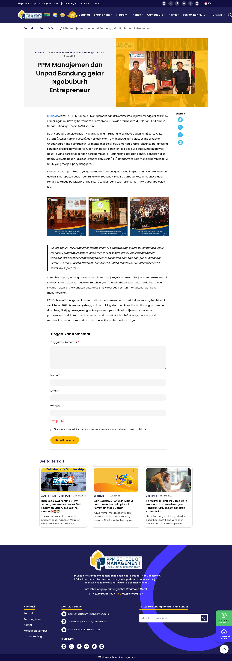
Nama (55, 375)
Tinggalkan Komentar (64, 342)
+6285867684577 (104, 593)
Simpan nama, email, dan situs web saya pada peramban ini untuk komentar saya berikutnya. (100, 429)
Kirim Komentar (64, 440)
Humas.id (52, 116)
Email (54, 391)
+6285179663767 (132, 593)
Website (55, 406)
